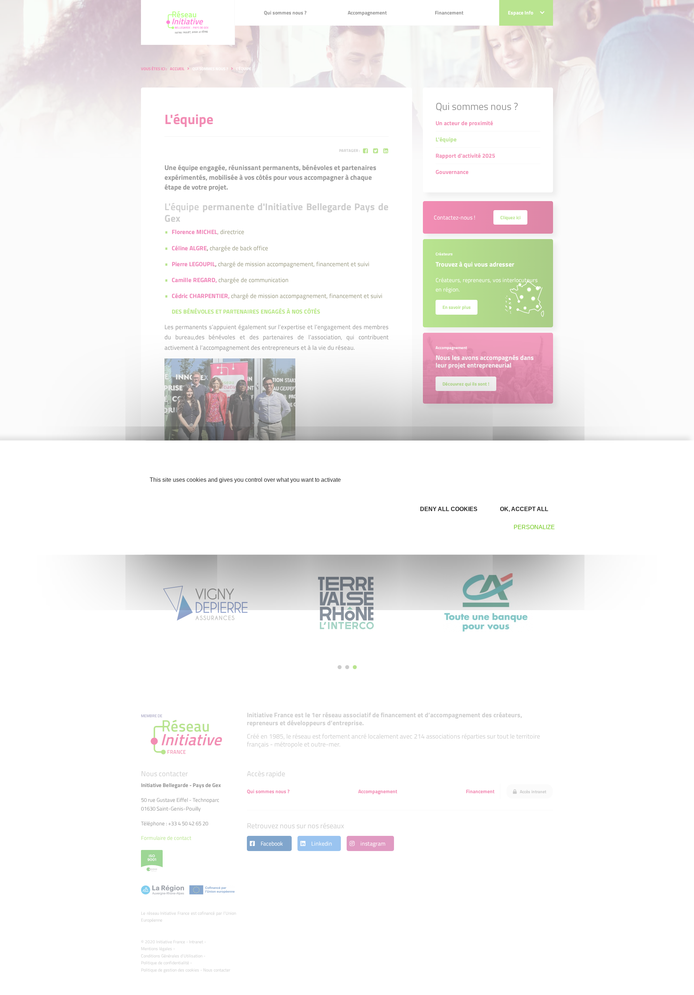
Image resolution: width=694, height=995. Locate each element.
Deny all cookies (448, 509)
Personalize (534, 527)
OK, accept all (523, 509)
